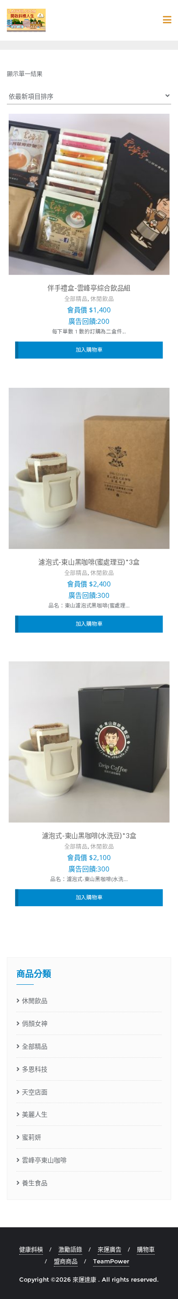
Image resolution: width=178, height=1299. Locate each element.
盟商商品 (66, 1261)
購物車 (146, 1249)
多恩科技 (34, 1069)
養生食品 (34, 1182)
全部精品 (76, 299)
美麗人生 (34, 1114)
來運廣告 (109, 1249)
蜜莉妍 (31, 1137)
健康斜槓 (31, 1249)
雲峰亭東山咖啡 (44, 1160)
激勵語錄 (70, 1249)
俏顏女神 (34, 1023)
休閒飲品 (102, 299)
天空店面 (34, 1092)
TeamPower (111, 1261)
